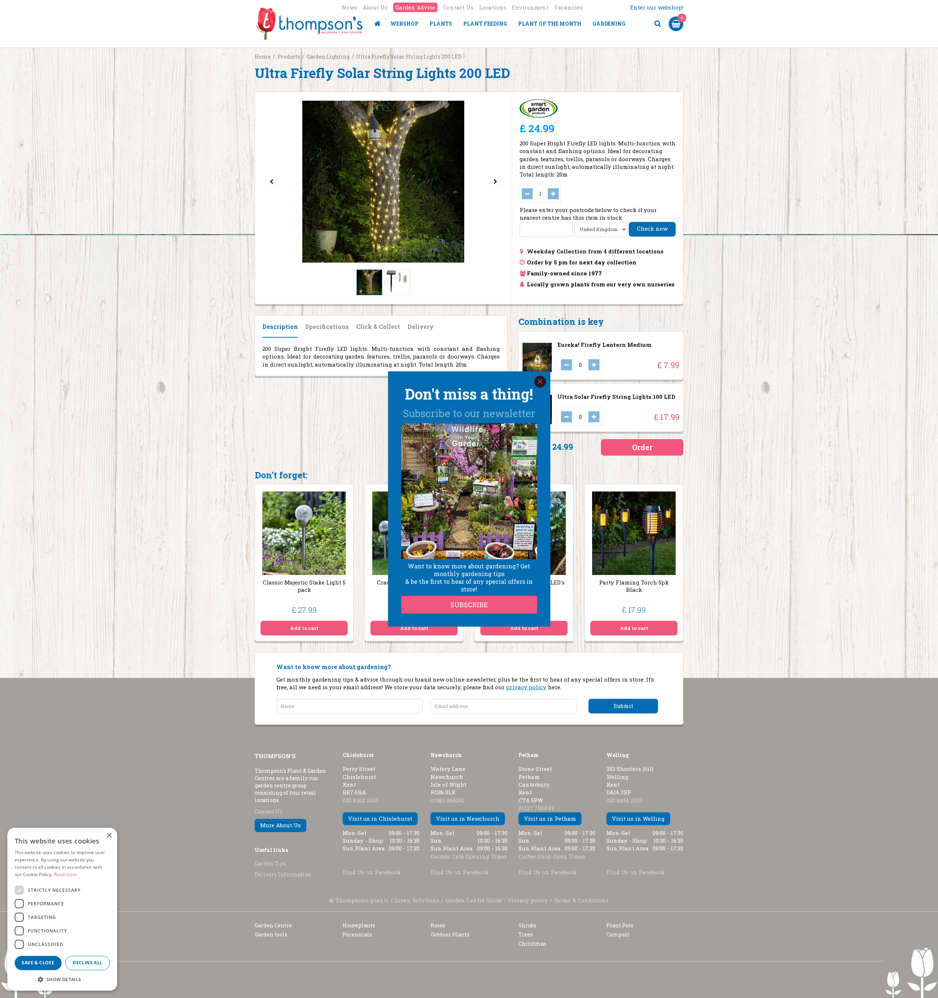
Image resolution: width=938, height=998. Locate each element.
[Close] (540, 381)
